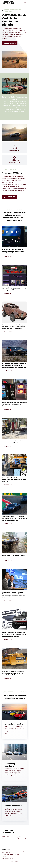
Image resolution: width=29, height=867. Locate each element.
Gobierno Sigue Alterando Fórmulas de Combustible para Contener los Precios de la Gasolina (14, 404)
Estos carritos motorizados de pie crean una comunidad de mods (13, 442)
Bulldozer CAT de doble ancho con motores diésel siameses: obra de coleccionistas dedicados (13, 673)
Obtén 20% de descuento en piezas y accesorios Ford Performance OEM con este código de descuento (14, 634)
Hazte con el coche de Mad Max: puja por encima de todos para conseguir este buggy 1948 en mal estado (13, 326)
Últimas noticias (10, 43)
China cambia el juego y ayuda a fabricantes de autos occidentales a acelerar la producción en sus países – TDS (14, 594)
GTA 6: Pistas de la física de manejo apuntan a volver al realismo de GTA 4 (14, 556)
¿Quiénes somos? (10, 197)
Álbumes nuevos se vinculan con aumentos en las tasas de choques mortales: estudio (13, 251)
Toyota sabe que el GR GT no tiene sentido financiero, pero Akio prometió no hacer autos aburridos (14, 518)
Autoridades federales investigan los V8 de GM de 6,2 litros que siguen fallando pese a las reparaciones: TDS (14, 365)
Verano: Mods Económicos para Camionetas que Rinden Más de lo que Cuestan (14, 479)
